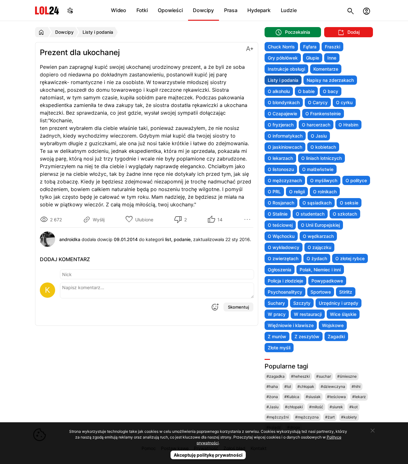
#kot (353, 406)
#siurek (336, 406)
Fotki (142, 10)
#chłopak (305, 386)
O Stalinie (278, 214)
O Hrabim (348, 124)
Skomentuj (238, 307)
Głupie (312, 58)
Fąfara (310, 46)
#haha (272, 386)
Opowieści (170, 10)
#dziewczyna (333, 386)
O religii (297, 191)
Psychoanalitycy (285, 292)
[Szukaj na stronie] (350, 10)
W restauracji (308, 314)
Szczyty (301, 303)
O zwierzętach (283, 258)
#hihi (356, 386)
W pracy (277, 314)
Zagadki (336, 336)
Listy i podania (283, 80)
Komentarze (325, 69)
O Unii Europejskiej (320, 225)
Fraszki (332, 46)
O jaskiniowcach (285, 147)
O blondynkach (284, 102)
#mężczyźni (277, 417)
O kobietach (323, 147)
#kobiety (349, 417)
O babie (306, 91)
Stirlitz (345, 292)
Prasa (230, 10)
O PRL (274, 191)
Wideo (118, 10)
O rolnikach (325, 191)
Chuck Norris (281, 46)
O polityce (356, 180)
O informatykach (285, 136)
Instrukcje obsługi (286, 69)
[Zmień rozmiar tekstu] (249, 48)
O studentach (310, 214)
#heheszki (300, 376)
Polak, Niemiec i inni (320, 269)
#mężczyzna (307, 417)
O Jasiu (319, 136)
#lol (287, 386)
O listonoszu (281, 169)
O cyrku (344, 102)
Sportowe (320, 292)
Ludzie (289, 10)
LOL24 (47, 10)
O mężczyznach (285, 180)
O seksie (349, 202)
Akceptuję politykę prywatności (208, 455)
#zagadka (275, 376)
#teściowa (336, 396)
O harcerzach (316, 124)
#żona (272, 396)
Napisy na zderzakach (330, 80)
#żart (330, 417)
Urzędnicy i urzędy (338, 303)
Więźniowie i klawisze (291, 325)
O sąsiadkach (317, 202)
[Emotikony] (215, 307)
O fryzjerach (281, 124)
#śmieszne (347, 376)
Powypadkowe (327, 280)
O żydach (317, 258)
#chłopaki (294, 406)
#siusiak (313, 396)
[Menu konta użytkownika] (366, 10)
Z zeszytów (307, 336)
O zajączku (319, 247)
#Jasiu (272, 406)
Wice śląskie (343, 314)
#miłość (316, 406)
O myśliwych (323, 180)
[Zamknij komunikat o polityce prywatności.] (372, 430)
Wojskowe (333, 325)
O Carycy (318, 102)
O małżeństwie (317, 169)
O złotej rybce (350, 258)
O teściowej (280, 225)
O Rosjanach (281, 202)
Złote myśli (279, 347)
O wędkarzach (318, 236)
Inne (331, 58)
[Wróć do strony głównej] (42, 32)
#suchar (323, 376)
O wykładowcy (283, 247)
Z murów (277, 336)
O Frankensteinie (323, 113)
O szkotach (345, 214)
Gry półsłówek (283, 58)
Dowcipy (203, 10)
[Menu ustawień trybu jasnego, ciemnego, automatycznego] (70, 10)
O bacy (330, 91)
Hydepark (258, 10)
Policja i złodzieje (285, 280)
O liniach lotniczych (321, 158)
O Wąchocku (281, 236)
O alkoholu (279, 91)
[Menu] (248, 219)
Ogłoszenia (279, 269)
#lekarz (359, 396)
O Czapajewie (282, 113)
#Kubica (291, 396)
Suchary (276, 303)
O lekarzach (280, 158)
